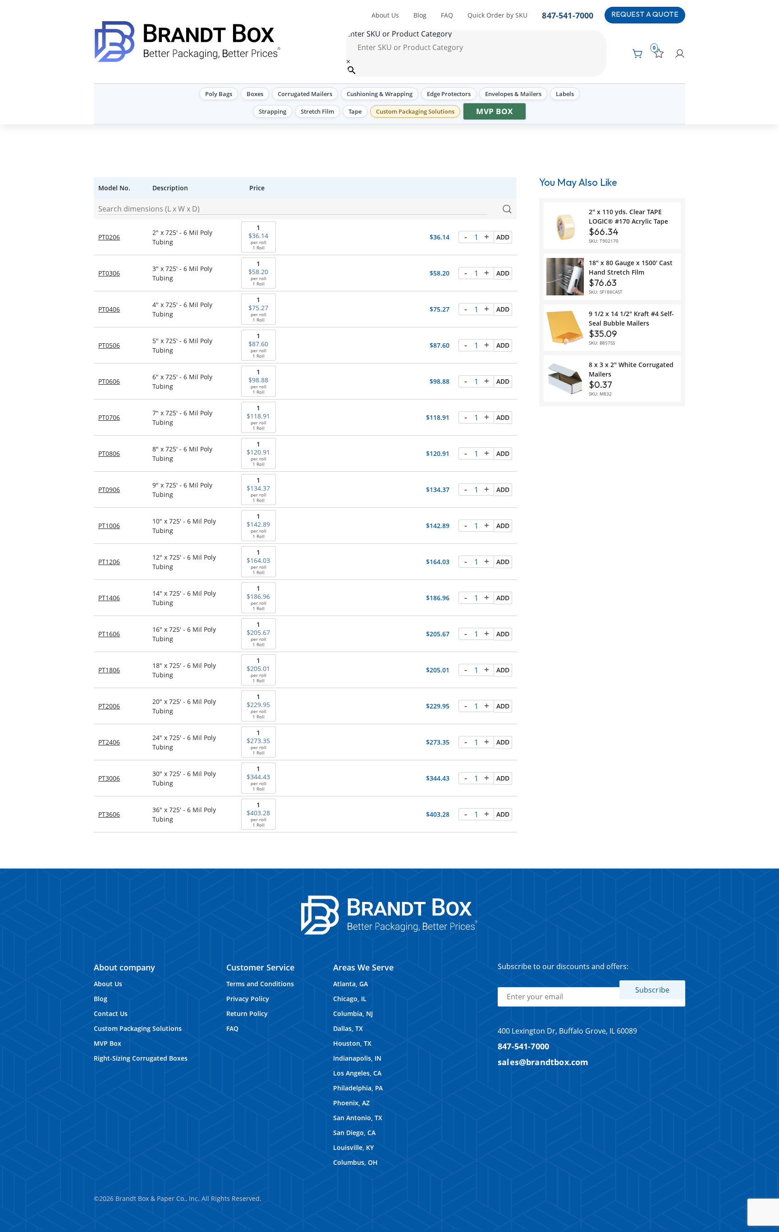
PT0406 (109, 309)
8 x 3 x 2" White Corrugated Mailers (631, 369)
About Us (385, 15)
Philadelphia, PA (358, 1088)
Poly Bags (218, 94)
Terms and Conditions (260, 983)
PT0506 (109, 345)
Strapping (272, 111)
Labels (565, 94)
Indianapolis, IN (357, 1058)
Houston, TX (352, 1043)
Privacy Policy (247, 998)
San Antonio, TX (357, 1117)
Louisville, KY (353, 1147)
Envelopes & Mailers (513, 94)
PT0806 (109, 453)
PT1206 (109, 561)
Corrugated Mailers (305, 94)
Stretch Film (317, 111)
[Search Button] (507, 209)
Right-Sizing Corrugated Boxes (141, 1058)
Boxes (255, 94)
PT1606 (109, 634)
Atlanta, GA (350, 983)
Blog (419, 15)
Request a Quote (644, 14)
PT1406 (109, 597)
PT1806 (109, 670)
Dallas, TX (348, 1028)
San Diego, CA (354, 1132)
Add (502, 237)
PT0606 (109, 381)
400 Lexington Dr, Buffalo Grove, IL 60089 (567, 1031)
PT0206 (109, 237)
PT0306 (109, 273)
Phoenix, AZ (351, 1103)
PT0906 (109, 489)
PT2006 (109, 706)
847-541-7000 (567, 15)
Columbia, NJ (353, 1013)
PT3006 (109, 778)
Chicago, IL (350, 998)
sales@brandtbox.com (543, 1061)
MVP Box (494, 111)
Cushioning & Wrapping (379, 94)
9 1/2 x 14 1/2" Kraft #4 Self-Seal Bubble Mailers (631, 318)
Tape (355, 111)
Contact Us (111, 1013)
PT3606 (109, 814)
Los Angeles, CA (357, 1073)
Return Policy (247, 1013)
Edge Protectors (449, 94)
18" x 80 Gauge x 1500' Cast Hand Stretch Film (631, 267)
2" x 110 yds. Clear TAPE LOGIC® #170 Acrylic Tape (628, 216)
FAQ (447, 15)
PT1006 (109, 525)
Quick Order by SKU (497, 15)
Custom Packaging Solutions (415, 111)
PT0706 (109, 417)
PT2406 (109, 742)
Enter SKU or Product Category (399, 34)
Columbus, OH (355, 1162)
